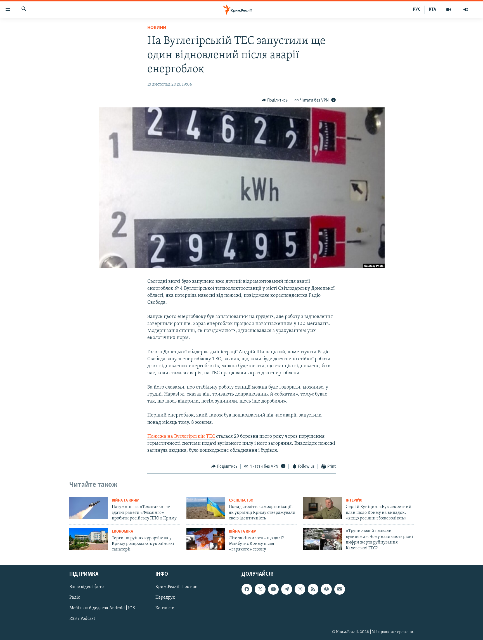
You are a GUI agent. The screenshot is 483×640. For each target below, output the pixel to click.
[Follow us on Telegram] (286, 589)
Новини (156, 27)
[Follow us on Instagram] (300, 589)
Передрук (165, 597)
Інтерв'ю (354, 500)
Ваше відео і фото (86, 587)
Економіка (122, 532)
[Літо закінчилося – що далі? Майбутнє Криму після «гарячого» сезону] (205, 539)
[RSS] (313, 589)
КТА (432, 9)
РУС (416, 9)
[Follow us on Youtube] (273, 589)
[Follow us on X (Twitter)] (260, 589)
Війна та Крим (125, 500)
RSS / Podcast (82, 619)
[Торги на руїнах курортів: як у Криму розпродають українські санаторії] (88, 539)
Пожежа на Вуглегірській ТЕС (181, 436)
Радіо (74, 597)
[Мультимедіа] (448, 9)
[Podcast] (326, 589)
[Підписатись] (339, 589)
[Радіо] (465, 9)
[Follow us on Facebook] (247, 589)
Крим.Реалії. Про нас (176, 587)
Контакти (165, 608)
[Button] (275, 100)
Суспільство (241, 500)
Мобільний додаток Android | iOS (102, 608)
